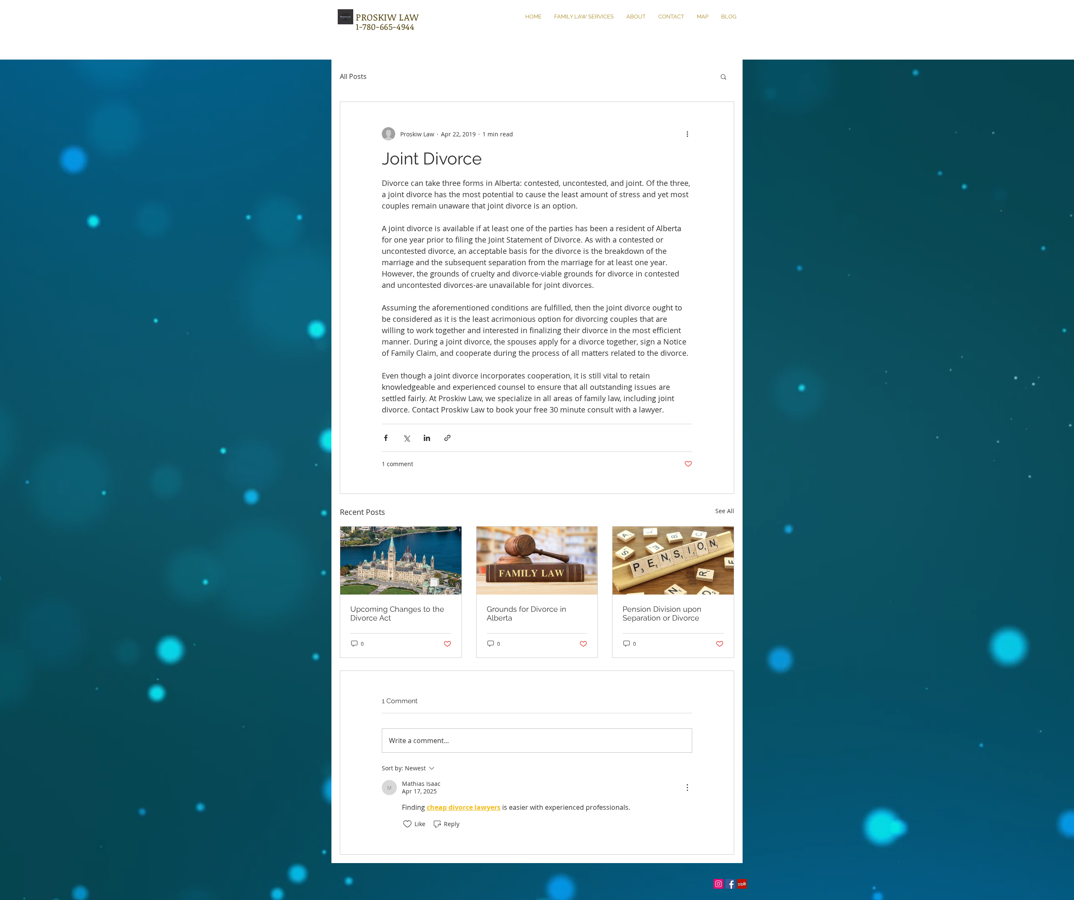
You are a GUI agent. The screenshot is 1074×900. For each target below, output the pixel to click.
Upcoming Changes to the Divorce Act (397, 613)
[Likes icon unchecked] (407, 824)
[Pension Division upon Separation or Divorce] (673, 561)
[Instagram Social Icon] (718, 884)
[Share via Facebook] (386, 438)
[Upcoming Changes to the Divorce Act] (400, 561)
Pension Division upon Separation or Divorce (662, 613)
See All (724, 511)
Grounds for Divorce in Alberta (526, 613)
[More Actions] (687, 788)
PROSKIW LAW (387, 16)
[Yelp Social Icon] (742, 884)
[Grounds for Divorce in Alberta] (537, 561)
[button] (723, 76)
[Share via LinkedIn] (427, 438)
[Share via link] (447, 438)
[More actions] (687, 134)
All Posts (353, 76)
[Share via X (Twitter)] (406, 438)
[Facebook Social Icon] (730, 884)
